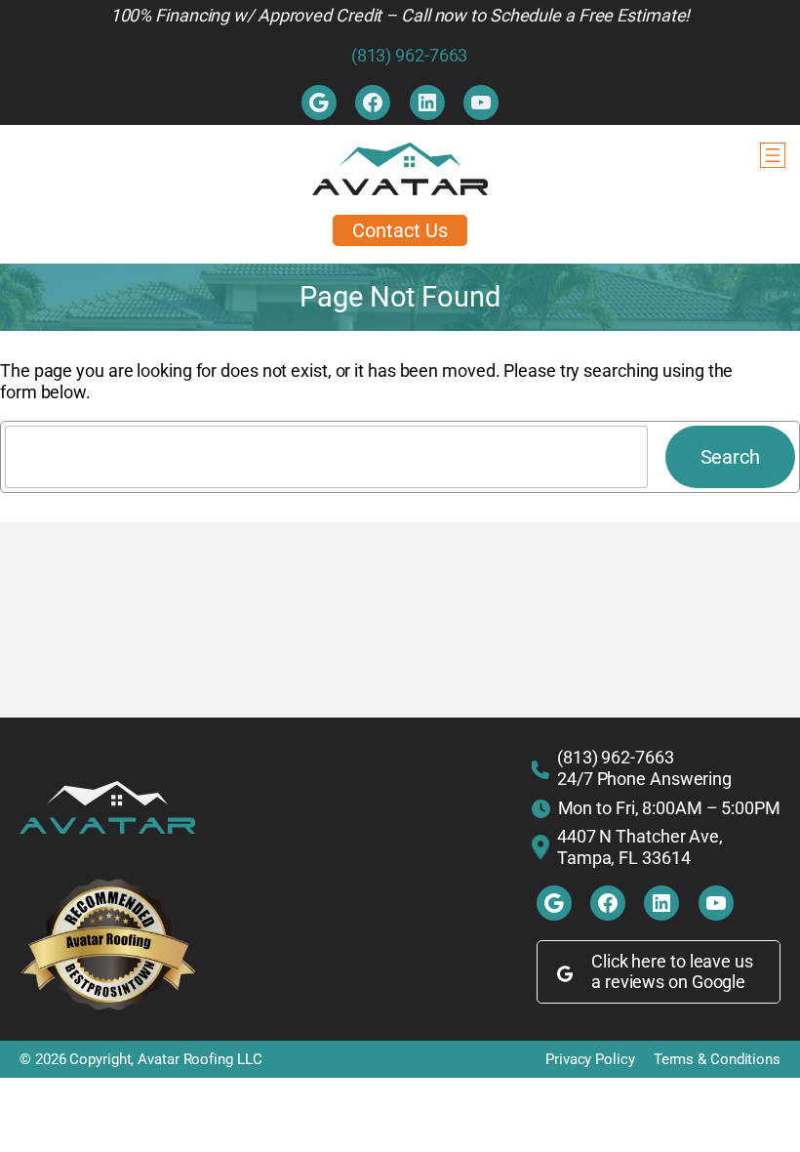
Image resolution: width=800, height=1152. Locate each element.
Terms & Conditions (717, 1059)
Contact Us (399, 230)
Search (730, 457)
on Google (706, 981)
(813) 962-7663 (409, 55)
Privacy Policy (590, 1059)
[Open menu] (772, 155)
